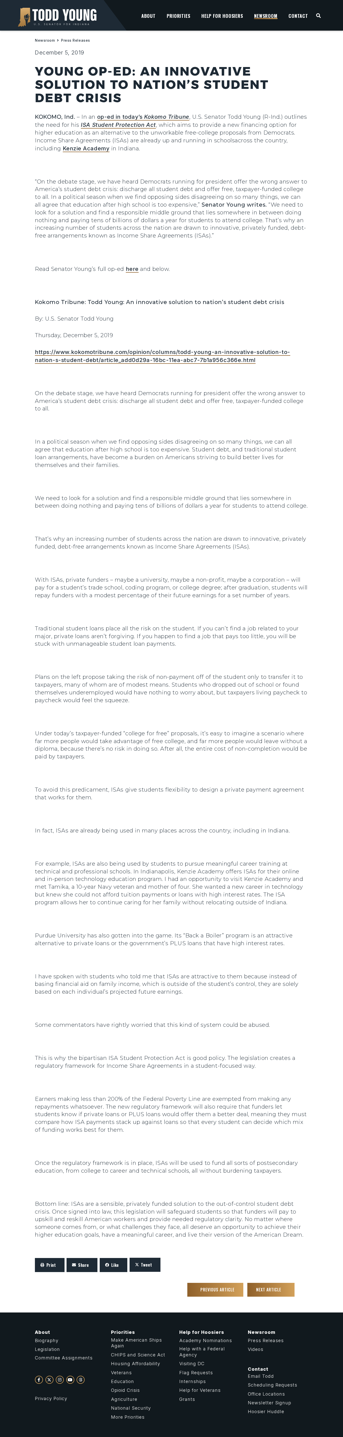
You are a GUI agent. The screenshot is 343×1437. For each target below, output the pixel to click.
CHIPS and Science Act (138, 1354)
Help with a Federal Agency (202, 1351)
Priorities (123, 1332)
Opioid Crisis (125, 1390)
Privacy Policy (51, 1398)
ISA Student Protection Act (118, 125)
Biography (47, 1340)
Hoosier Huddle (266, 1411)
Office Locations (266, 1394)
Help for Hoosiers (201, 1332)
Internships (192, 1381)
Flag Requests (196, 1372)
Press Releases (75, 40)
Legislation (47, 1349)
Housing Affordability (135, 1363)
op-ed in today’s (143, 116)
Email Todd (261, 1376)
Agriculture (124, 1399)
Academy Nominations (205, 1340)
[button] (50, 1265)
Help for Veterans (200, 1390)
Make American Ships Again (136, 1342)
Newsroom (45, 40)
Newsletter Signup (269, 1402)
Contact (258, 1369)
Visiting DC (192, 1363)
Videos (255, 1349)
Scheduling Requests (272, 1385)
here (132, 269)
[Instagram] (60, 1380)
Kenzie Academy (86, 148)
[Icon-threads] (81, 1380)
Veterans (121, 1372)
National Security (131, 1408)
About (42, 1332)
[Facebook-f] (39, 1380)
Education (122, 1381)
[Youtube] (70, 1380)
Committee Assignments (64, 1357)
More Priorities (128, 1417)
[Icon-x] (49, 1380)
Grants (187, 1399)
